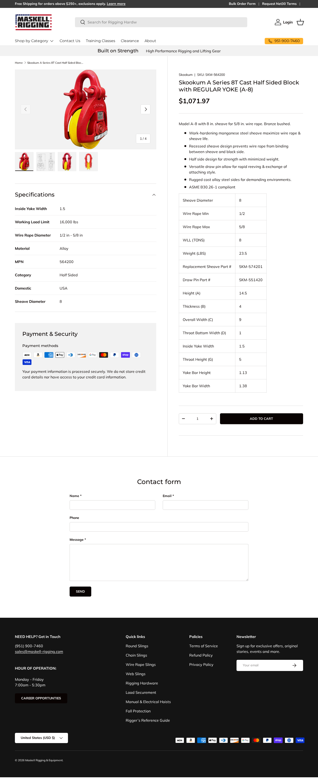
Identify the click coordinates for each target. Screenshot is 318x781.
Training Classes (100, 41)
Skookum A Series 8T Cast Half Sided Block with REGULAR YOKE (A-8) (55, 62)
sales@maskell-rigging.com (39, 651)
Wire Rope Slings (141, 664)
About (150, 41)
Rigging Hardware (142, 683)
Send (80, 591)
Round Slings (137, 646)
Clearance (130, 41)
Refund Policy (201, 655)
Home (19, 62)
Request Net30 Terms (279, 4)
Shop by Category (31, 41)
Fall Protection (138, 711)
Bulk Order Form (242, 4)
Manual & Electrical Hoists (148, 701)
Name (74, 496)
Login (288, 22)
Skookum (186, 75)
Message (77, 539)
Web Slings (135, 673)
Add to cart (261, 419)
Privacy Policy (201, 664)
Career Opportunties (41, 698)
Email (167, 496)
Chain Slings (136, 655)
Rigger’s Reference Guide (148, 720)
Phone (74, 518)
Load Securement (141, 692)
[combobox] (161, 22)
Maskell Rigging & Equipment (44, 760)
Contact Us (70, 41)
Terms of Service (203, 646)
